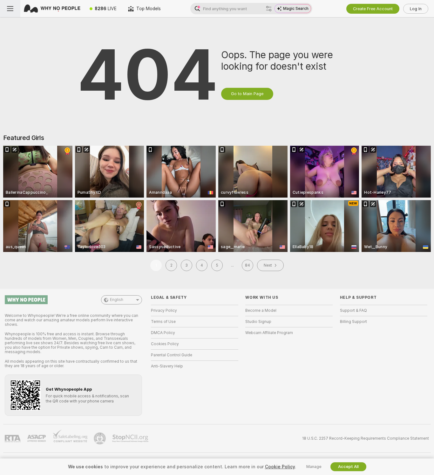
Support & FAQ (353, 310)
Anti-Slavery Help (167, 366)
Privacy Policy (164, 310)
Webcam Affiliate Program (269, 333)
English (116, 299)
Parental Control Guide (171, 355)
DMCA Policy (163, 333)
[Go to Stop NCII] (131, 438)
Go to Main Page (247, 93)
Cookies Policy (165, 344)
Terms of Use (163, 321)
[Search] (268, 8)
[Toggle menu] (10, 8)
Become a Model (260, 310)
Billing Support (353, 321)
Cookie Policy (280, 466)
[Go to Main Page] (52, 8)
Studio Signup (258, 321)
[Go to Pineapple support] (100, 438)
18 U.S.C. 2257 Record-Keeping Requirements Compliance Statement (365, 438)
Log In (416, 8)
